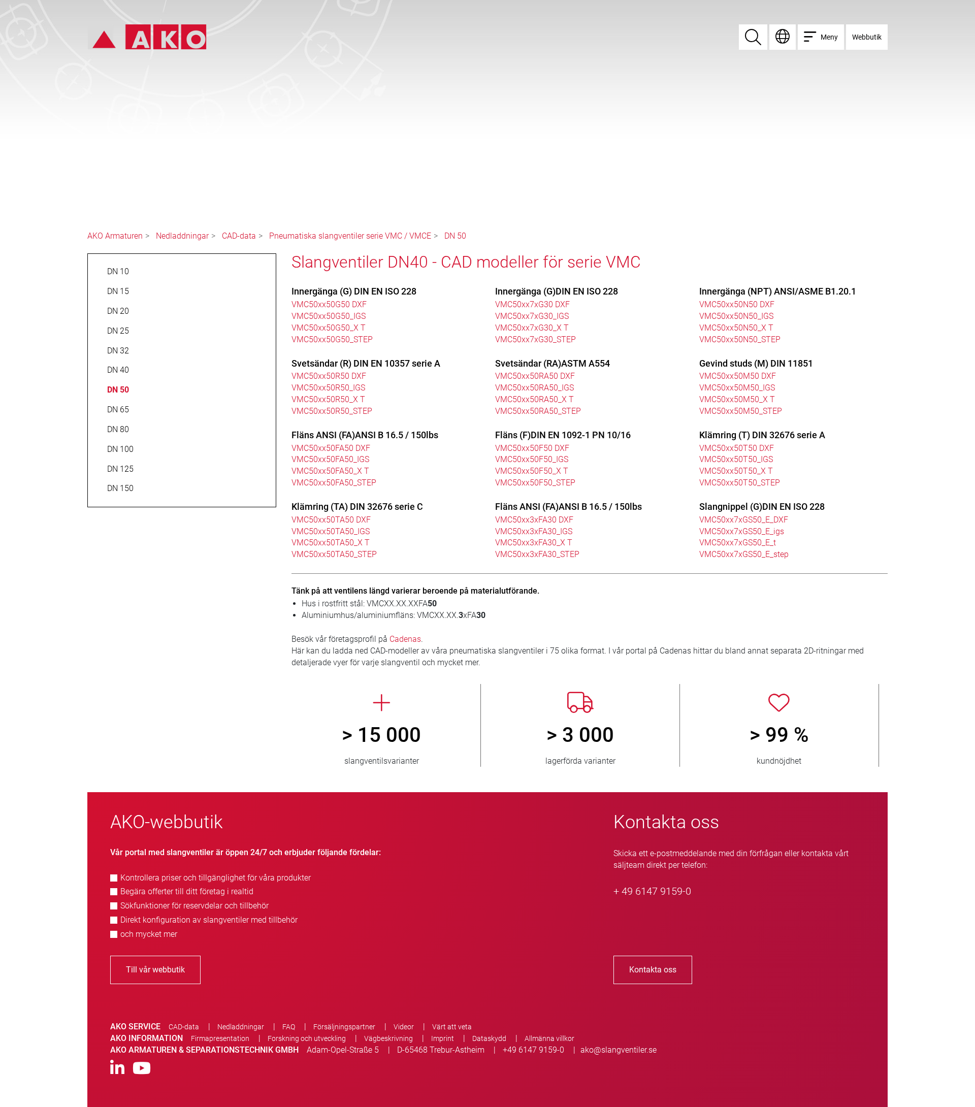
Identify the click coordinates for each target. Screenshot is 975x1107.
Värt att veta (452, 1027)
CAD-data (239, 236)
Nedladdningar (182, 236)
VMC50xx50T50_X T (736, 471)
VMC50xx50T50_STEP (739, 482)
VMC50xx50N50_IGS (736, 316)
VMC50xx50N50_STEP (740, 339)
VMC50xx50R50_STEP (331, 411)
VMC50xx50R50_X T (328, 399)
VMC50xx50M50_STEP (740, 411)
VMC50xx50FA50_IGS (330, 459)
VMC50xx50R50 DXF (328, 376)
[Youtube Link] (142, 1069)
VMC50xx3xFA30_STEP (537, 554)
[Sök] (753, 37)
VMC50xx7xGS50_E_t (737, 542)
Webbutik (867, 37)
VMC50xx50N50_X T (736, 328)
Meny (829, 37)
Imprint (442, 1038)
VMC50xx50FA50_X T (330, 471)
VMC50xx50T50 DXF (736, 448)
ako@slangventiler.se (618, 1050)
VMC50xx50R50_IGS (328, 388)
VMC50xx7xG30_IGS (532, 316)
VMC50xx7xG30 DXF (532, 304)
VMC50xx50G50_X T (328, 328)
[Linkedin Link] (117, 1069)
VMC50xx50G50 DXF (329, 304)
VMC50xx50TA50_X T (330, 542)
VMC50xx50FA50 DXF (330, 448)
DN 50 (455, 236)
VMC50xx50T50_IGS (736, 459)
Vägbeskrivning (388, 1038)
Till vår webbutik (155, 969)
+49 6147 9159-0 (533, 1050)
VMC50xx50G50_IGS (328, 316)
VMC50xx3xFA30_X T (533, 542)
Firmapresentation (220, 1038)
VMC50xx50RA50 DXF (535, 376)
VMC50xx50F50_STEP (535, 482)
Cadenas (405, 639)
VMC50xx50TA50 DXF (331, 520)
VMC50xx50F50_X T (531, 471)
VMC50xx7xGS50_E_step (744, 554)
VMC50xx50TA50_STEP (334, 554)
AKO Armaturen (115, 236)
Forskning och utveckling (307, 1038)
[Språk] (782, 37)
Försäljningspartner (344, 1027)
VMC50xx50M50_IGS (737, 388)
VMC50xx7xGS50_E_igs (741, 531)
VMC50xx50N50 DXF (736, 304)
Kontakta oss (652, 969)
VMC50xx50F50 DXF (532, 448)
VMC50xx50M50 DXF (737, 376)
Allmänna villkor (549, 1038)
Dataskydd (489, 1038)
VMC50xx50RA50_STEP (538, 411)
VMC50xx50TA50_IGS (330, 531)
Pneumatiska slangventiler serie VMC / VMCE (350, 236)
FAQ (288, 1027)
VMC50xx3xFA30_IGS (533, 531)
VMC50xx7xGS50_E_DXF (743, 520)
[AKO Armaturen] (147, 36)
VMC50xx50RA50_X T (534, 399)
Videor (404, 1027)
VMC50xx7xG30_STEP (535, 339)
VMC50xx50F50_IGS (531, 459)
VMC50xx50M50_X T (737, 399)
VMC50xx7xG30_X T (532, 328)
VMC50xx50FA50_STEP (333, 482)
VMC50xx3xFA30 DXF (534, 520)
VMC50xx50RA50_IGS (534, 388)
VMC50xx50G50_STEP (332, 339)
